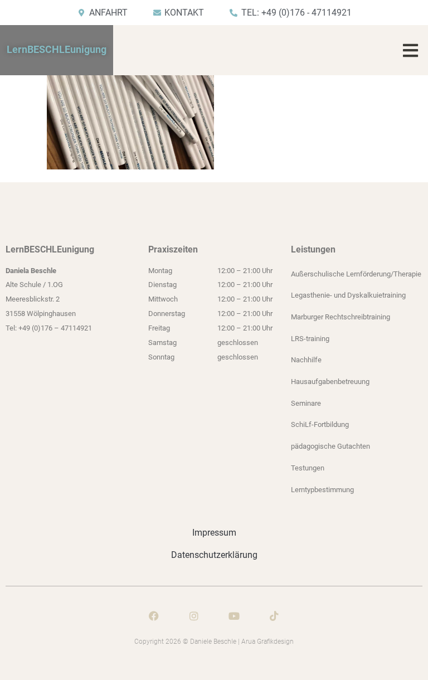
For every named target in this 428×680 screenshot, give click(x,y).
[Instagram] (194, 616)
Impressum (214, 532)
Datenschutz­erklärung (214, 555)
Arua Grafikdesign (267, 641)
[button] (410, 50)
